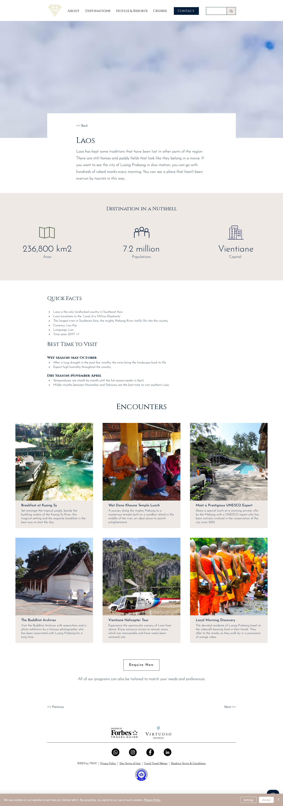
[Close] (278, 800)
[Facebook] (150, 752)
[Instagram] (133, 752)
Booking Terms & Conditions (188, 763)
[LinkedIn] (167, 752)
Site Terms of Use (130, 763)
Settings (248, 800)
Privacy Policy (108, 763)
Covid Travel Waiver (155, 763)
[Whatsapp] (115, 752)
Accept (266, 800)
